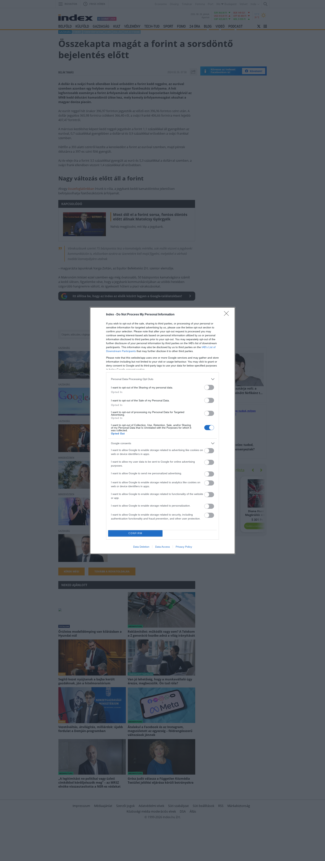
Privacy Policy (184, 546)
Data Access (162, 546)
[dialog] (162, 430)
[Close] (227, 314)
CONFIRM (135, 533)
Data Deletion (141, 546)
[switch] (209, 387)
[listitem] (162, 379)
